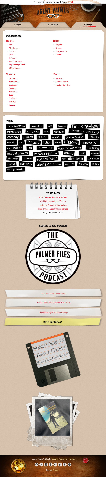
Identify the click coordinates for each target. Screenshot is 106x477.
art (50, 126)
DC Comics (42, 137)
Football (13, 91)
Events (59, 45)
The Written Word (17, 64)
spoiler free (72, 158)
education (11, 142)
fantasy (33, 142)
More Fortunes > (53, 321)
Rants (58, 54)
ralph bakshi (12, 158)
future (58, 142)
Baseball (13, 78)
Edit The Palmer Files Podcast (53, 197)
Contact (65, 2)
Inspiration (61, 51)
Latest (17, 24)
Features (53, 24)
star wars (26, 164)
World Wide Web (63, 85)
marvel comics (17, 153)
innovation (90, 142)
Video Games (14, 68)
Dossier (88, 24)
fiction (47, 142)
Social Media (62, 81)
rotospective (27, 159)
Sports (10, 74)
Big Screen (14, 48)
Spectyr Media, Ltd (59, 459)
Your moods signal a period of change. (53, 313)
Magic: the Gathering (69, 148)
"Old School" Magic (16, 126)
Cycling (13, 85)
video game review (15, 169)
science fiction (47, 158)
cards (46, 131)
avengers (62, 126)
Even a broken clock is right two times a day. (53, 302)
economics (94, 136)
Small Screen (15, 61)
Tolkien (95, 164)
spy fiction (93, 158)
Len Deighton (14, 148)
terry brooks (69, 164)
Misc (56, 40)
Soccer (12, 105)
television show (48, 164)
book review (85, 126)
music (69, 153)
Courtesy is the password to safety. (54, 293)
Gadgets (59, 78)
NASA (82, 153)
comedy (13, 137)
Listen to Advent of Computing (53, 205)
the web (83, 164)
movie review (46, 153)
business (14, 131)
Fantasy (12, 88)
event (21, 142)
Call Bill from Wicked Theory (53, 201)
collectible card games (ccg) (84, 131)
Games (58, 48)
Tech (56, 74)
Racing (12, 101)
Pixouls (55, 470)
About (56, 2)
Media (10, 40)
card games (32, 131)
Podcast (37, 2)
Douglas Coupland (75, 137)
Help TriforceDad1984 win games (53, 209)
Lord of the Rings (45, 148)
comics (28, 137)
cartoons (59, 131)
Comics (12, 51)
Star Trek (11, 164)
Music (11, 54)
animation (37, 126)
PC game (95, 153)
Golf (11, 95)
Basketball (14, 81)
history (71, 142)
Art (10, 45)
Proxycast (47, 2)
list (29, 148)
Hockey (12, 98)
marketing (93, 148)
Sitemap (71, 459)
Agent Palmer (53, 13)
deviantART (56, 137)
